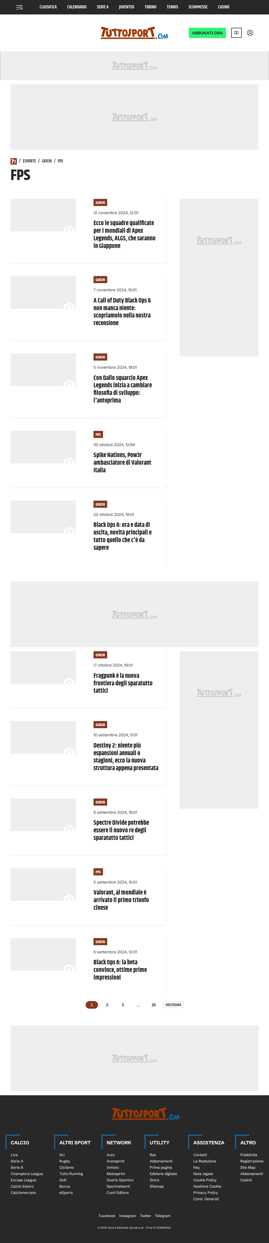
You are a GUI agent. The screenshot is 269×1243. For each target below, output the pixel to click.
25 (154, 1005)
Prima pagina (161, 1167)
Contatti (200, 1154)
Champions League (27, 1173)
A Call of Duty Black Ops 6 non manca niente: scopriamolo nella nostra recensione (122, 312)
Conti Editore (118, 1192)
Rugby (64, 1161)
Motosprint (116, 1173)
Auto (111, 1154)
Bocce (64, 1186)
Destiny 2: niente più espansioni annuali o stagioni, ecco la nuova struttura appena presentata (126, 757)
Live (14, 1154)
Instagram (127, 1216)
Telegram (162, 1216)
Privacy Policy (205, 1192)
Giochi (47, 161)
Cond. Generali (206, 1199)
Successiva (173, 1005)
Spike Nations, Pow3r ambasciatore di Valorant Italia (122, 463)
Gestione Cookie (207, 1186)
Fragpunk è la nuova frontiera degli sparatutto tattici (123, 683)
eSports (66, 1192)
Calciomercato (23, 1192)
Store (154, 1180)
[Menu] (19, 7)
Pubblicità (248, 1154)
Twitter (145, 1216)
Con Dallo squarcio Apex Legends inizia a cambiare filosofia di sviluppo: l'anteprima (123, 389)
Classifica (48, 7)
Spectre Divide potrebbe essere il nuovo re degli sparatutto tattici (121, 830)
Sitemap (157, 1186)
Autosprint (116, 1161)
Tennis (172, 7)
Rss (153, 1154)
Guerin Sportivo (120, 1180)
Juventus (126, 7)
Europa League (23, 1180)
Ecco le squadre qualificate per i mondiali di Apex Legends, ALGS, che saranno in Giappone (125, 235)
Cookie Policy (205, 1180)
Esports (29, 161)
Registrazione (251, 1161)
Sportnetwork (118, 1186)
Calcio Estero (22, 1186)
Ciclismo (66, 1167)
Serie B (17, 1167)
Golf (62, 1180)
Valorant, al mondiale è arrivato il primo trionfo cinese (121, 900)
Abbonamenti (161, 1161)
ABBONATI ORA (207, 33)
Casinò (223, 7)
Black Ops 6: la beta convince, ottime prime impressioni (120, 970)
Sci (62, 1154)
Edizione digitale (163, 1173)
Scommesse (198, 7)
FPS (98, 435)
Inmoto (113, 1167)
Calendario (76, 7)
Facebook (107, 1216)
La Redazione (204, 1161)
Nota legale (203, 1173)
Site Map (247, 1167)
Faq (196, 1167)
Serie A (102, 7)
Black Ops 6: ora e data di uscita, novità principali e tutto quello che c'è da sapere (123, 536)
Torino (150, 7)
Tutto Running (71, 1173)
